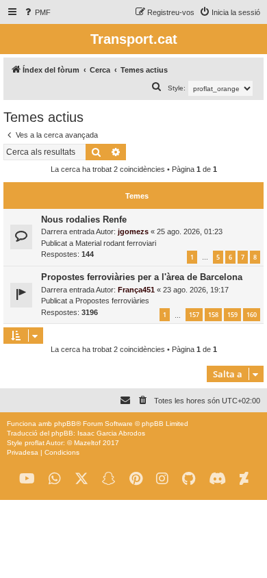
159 (232, 314)
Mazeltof (87, 443)
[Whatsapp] (54, 479)
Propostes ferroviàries (112, 301)
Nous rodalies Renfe (84, 219)
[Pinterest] (136, 479)
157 (194, 314)
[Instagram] (162, 479)
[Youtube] (27, 479)
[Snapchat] (109, 479)
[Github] (189, 479)
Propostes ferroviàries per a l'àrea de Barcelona (141, 277)
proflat (34, 443)
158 (213, 314)
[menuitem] (37, 12)
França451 (136, 290)
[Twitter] (81, 479)
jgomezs (133, 231)
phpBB (65, 423)
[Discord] (217, 479)
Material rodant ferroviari (115, 243)
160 (251, 314)
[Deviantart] (244, 479)
